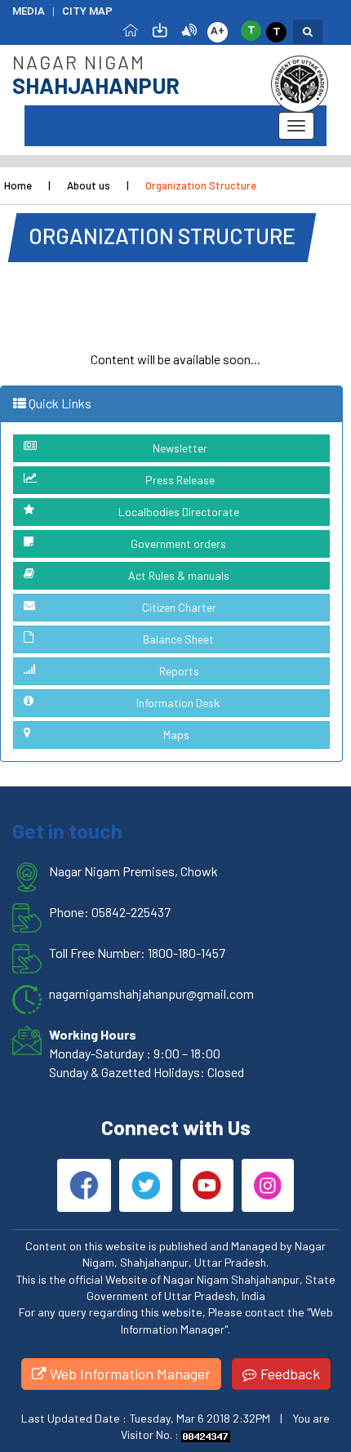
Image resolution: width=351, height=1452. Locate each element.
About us (88, 185)
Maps (176, 735)
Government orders (178, 543)
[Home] (130, 29)
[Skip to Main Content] (160, 29)
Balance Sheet (178, 639)
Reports (179, 671)
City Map (87, 11)
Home (18, 185)
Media (28, 11)
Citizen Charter (179, 607)
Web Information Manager (129, 1374)
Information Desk (178, 703)
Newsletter (180, 448)
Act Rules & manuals (178, 575)
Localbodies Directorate (178, 512)
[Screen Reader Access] (189, 29)
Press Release (180, 480)
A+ (217, 30)
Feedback (288, 1374)
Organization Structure (200, 185)
